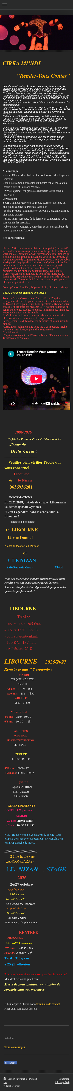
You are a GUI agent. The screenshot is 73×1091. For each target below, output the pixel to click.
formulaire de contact (48, 1004)
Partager (11, 1063)
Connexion (64, 1078)
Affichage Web (62, 1082)
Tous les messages (14, 1047)
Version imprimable (17, 1078)
